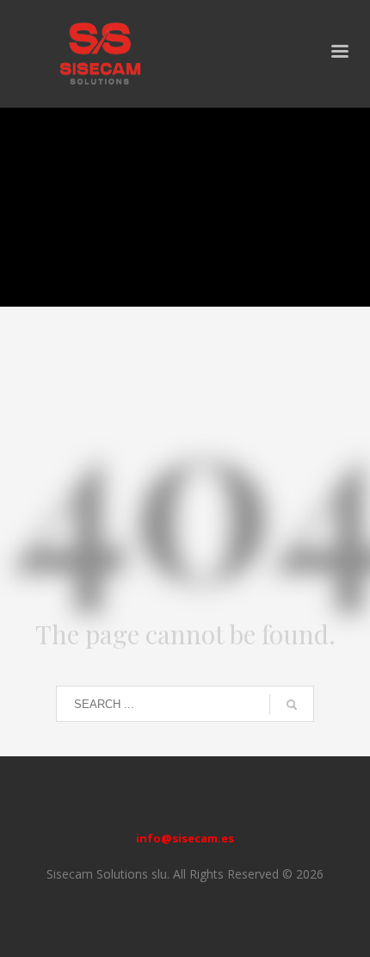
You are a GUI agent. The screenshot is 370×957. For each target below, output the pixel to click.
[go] (291, 705)
